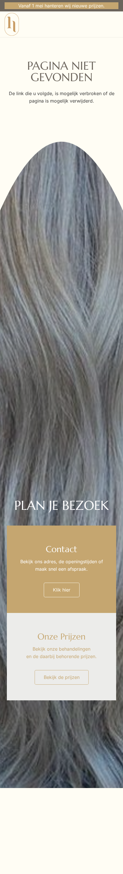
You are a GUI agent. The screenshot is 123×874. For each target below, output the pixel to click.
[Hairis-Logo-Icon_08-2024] (12, 24)
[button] (113, 24)
